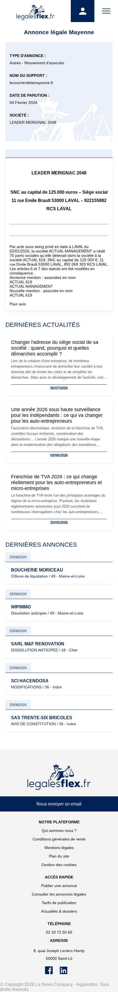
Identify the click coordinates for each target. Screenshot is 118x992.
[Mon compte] (82, 11)
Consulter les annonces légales (59, 894)
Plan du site (59, 856)
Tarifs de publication (59, 903)
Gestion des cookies (59, 864)
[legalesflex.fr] (35, 11)
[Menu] (106, 11)
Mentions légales (59, 847)
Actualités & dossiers (59, 911)
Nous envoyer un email (59, 804)
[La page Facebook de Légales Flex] (52, 973)
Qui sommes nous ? (59, 830)
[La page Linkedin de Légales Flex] (66, 973)
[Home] (59, 777)
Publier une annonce (59, 885)
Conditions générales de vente (59, 839)
